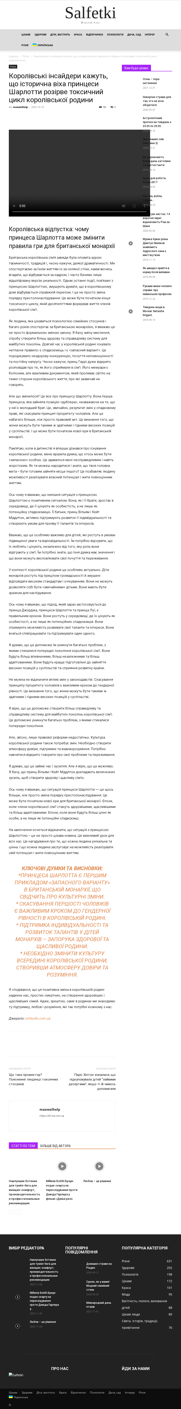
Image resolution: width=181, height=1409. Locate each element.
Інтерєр (150, 34)
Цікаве (25, 34)
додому (13, 56)
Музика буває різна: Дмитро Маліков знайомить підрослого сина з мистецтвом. (155, 247)
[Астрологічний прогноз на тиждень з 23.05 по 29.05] (131, 122)
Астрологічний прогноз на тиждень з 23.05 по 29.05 (157, 122)
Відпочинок (94, 34)
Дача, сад (134, 34)
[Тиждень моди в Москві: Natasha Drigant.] (131, 311)
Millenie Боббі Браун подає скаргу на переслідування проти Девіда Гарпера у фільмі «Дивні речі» (61, 1189)
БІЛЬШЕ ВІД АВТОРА (55, 1146)
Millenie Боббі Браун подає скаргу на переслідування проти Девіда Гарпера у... (44, 1300)
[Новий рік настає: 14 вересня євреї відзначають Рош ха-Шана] (131, 218)
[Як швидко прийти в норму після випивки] (131, 272)
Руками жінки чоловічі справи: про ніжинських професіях (157, 290)
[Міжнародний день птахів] (74, 1307)
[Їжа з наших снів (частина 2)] (131, 143)
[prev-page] (11, 1212)
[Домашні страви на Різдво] (74, 1268)
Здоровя (40, 34)
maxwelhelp (20, 107)
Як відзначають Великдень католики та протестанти (157, 161)
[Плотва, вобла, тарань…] (131, 200)
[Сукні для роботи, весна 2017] (131, 182)
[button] (167, 35)
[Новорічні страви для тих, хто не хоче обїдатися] (131, 101)
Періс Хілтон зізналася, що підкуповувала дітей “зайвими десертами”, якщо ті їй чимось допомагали (92, 1082)
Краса (78, 34)
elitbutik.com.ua (38, 1018)
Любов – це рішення (97, 1181)
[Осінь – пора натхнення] (131, 83)
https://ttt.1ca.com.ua (52, 1115)
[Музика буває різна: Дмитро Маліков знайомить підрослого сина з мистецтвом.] (131, 243)
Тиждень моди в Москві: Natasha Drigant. (154, 311)
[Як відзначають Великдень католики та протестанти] (131, 161)
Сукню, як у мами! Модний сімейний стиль (97, 1285)
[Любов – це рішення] (99, 1166)
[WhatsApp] (43, 117)
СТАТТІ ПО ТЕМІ (23, 1146)
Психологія (115, 34)
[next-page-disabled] (18, 1212)
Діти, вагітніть (60, 34)
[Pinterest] (33, 117)
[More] (54, 117)
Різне (24, 45)
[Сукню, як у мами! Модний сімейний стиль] (74, 1286)
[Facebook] (13, 117)
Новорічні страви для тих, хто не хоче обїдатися (157, 101)
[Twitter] (23, 117)
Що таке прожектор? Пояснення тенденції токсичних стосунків (33, 1079)
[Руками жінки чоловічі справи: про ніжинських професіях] (131, 290)
